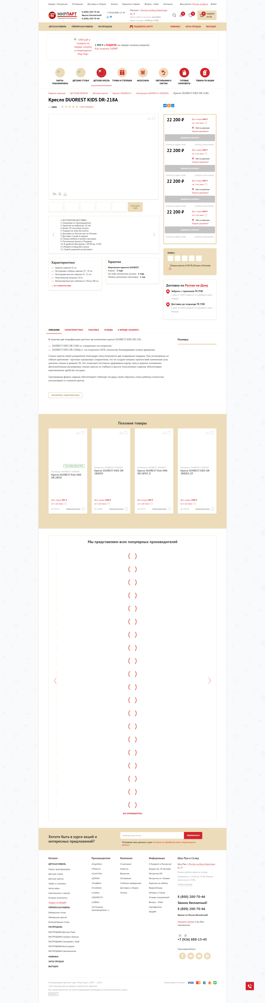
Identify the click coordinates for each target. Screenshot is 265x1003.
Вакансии (124, 873)
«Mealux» (96, 868)
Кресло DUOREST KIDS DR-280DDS (109, 472)
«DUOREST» (97, 897)
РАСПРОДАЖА (55, 926)
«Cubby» (96, 892)
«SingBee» (96, 883)
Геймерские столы (57, 912)
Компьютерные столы (58, 922)
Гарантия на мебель (158, 883)
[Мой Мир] (172, 105)
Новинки (53, 956)
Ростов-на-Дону (200, 4)
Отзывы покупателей (159, 897)
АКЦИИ (152, 911)
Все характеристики (62, 286)
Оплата (114, 4)
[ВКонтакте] (165, 105)
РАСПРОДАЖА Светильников (62, 951)
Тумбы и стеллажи (57, 883)
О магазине (125, 864)
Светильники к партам (59, 893)
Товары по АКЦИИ (57, 902)
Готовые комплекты (57, 897)
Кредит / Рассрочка (57, 4)
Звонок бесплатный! (92, 15)
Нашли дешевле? (200, 131)
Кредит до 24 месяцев (160, 868)
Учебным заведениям (130, 883)
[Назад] (55, 681)
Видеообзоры (155, 887)
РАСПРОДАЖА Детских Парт (61, 932)
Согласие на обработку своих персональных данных (159, 843)
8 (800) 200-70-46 (91, 11)
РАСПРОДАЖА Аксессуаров (61, 946)
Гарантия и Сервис (131, 4)
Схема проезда (185, 884)
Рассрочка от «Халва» (159, 878)
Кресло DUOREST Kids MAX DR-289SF (66, 476)
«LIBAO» (96, 902)
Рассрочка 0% (155, 873)
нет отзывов (86, 106)
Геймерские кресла (57, 917)
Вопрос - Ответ (152, 4)
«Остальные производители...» (100, 908)
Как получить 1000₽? (106, 48)
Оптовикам (77, 4)
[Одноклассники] (168, 105)
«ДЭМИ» (96, 878)
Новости (124, 868)
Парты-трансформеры (59, 869)
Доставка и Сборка (97, 4)
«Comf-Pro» (97, 873)
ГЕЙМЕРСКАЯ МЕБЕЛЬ (59, 907)
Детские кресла (55, 878)
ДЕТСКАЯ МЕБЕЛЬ (57, 864)
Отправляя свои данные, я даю (159, 843)
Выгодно (53, 966)
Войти (214, 4)
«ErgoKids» (97, 864)
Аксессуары (54, 888)
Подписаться (193, 835)
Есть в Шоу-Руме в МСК (74, 466)
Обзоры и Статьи (157, 892)
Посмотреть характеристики (65, 395)
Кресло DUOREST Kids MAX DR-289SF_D (152, 472)
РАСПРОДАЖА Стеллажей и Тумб (64, 941)
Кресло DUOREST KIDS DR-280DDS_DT (195, 472)
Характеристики (73, 509)
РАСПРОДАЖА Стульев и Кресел (63, 936)
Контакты (168, 4)
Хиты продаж (56, 961)
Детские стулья (55, 873)
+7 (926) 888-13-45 (116, 12)
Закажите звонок (186, 921)
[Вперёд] (210, 681)
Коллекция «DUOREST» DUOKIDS (65, 471)
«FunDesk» (97, 887)
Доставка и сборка (129, 887)
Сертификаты (155, 907)
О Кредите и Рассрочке (160, 864)
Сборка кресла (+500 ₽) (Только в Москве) (190, 265)
